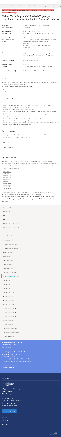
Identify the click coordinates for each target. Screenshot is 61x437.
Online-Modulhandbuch (33, 6)
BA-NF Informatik (7, 264)
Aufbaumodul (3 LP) (8, 296)
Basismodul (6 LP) (8, 284)
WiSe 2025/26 (7, 189)
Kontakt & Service (9, 411)
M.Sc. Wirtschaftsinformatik (10, 244)
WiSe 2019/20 (7, 177)
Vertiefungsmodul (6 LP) (9, 312)
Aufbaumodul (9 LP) (8, 304)
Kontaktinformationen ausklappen (58, 384)
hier (15, 12)
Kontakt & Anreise (9, 367)
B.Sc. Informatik (7, 216)
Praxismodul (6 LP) (8, 325)
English (58, 2)
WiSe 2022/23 (7, 185)
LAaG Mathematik (8, 256)
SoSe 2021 (6, 181)
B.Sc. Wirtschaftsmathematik (11, 228)
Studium (24, 6)
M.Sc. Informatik (7, 236)
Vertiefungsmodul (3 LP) (9, 308)
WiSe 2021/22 (7, 183)
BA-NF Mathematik (8, 268)
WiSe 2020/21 (7, 179)
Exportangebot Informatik (10, 272)
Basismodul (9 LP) (8, 288)
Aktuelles (5, 417)
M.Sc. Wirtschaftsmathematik (11, 248)
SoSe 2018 (6, 173)
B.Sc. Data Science (8, 212)
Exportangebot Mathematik (47, 6)
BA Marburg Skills (7, 260)
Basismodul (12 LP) (8, 292)
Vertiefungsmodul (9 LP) (9, 316)
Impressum (5, 375)
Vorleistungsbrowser (8, 337)
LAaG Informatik (7, 252)
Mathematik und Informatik (13, 6)
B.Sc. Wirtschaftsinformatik (10, 224)
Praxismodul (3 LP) (8, 320)
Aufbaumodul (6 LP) (8, 300)
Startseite (3, 6)
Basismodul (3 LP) (8, 280)
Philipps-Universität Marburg (8, 384)
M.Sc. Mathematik (35, 60)
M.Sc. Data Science (8, 232)
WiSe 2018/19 (7, 175)
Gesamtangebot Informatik (10, 329)
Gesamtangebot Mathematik (11, 333)
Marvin (39, 194)
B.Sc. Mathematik (8, 220)
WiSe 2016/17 (7, 171)
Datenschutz (6, 378)
